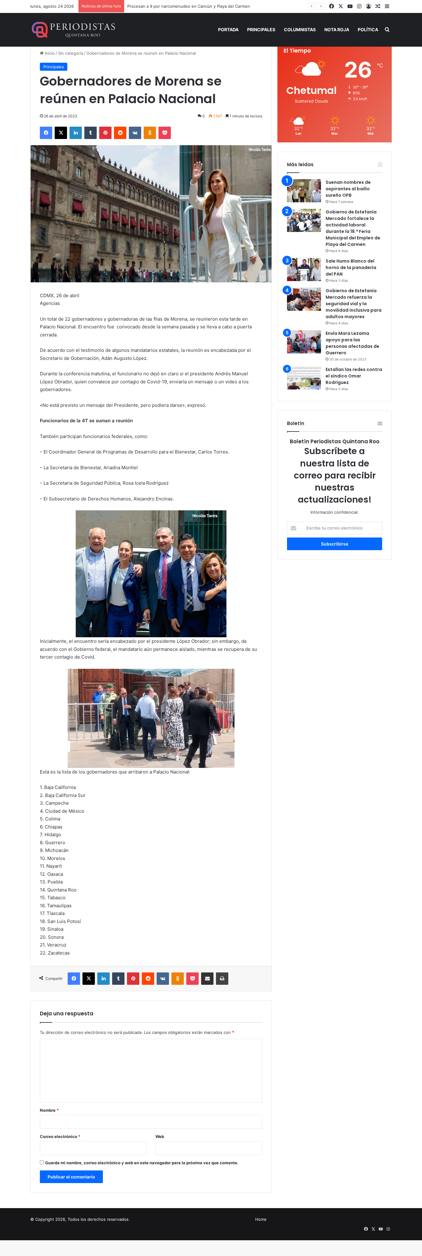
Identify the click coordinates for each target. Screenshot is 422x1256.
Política (368, 29)
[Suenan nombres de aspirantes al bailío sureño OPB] (304, 190)
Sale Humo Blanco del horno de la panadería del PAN (351, 267)
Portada (228, 29)
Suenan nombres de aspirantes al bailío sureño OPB (348, 188)
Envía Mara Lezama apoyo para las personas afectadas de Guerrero (352, 343)
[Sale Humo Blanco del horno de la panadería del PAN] (304, 269)
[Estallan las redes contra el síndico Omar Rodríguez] (304, 378)
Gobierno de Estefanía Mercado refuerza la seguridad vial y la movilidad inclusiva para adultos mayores (354, 304)
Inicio (49, 53)
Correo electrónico (60, 1136)
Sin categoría (70, 53)
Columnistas (300, 29)
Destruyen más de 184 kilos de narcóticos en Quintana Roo (184, 6)
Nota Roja (336, 29)
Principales (261, 29)
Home (261, 1219)
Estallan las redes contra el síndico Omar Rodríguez (354, 376)
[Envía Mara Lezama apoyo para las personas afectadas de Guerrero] (304, 341)
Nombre (49, 1110)
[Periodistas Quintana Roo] (72, 29)
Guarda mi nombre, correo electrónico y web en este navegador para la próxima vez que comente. (141, 1162)
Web (159, 1136)
